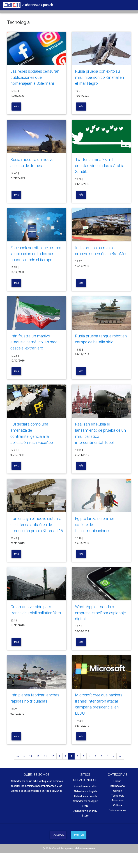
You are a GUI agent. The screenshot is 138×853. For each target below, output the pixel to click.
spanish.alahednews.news (80, 848)
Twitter (79, 834)
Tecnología (117, 795)
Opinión (117, 790)
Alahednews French (85, 796)
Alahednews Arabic (85, 786)
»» (17, 756)
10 (52, 756)
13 (30, 756)
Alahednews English (85, 791)
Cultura (117, 805)
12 (38, 756)
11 (45, 756)
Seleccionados (117, 810)
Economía (117, 800)
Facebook (58, 834)
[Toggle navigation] (130, 4)
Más (16, 106)
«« (120, 756)
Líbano (117, 781)
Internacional (117, 786)
